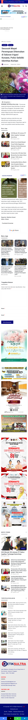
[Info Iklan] (14, 12)
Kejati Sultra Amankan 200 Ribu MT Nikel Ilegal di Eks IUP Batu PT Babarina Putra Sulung (17, 650)
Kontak (5, 711)
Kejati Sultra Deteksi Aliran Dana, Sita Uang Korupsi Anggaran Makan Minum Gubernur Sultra (7, 251)
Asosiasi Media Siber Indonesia (8, 694)
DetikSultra (6, 64)
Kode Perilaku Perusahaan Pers (11, 714)
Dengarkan (7, 102)
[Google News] (14, 230)
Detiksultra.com (14, 709)
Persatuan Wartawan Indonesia (8, 695)
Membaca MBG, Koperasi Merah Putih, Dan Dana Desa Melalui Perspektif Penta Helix (17, 604)
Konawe (11, 45)
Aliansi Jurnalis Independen (7, 697)
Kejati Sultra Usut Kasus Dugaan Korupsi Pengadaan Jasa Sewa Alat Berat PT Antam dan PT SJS (16, 642)
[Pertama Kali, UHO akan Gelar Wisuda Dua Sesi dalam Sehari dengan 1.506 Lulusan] (5, 155)
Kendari (5, 671)
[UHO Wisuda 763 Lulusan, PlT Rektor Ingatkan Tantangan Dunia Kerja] (5, 135)
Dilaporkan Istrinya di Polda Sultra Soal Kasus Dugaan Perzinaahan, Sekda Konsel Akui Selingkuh (7, 269)
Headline (9, 41)
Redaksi (10, 711)
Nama (3, 308)
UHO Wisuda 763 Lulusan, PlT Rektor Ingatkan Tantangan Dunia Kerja (18, 135)
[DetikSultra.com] (14, 6)
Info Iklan (22, 714)
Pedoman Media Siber (18, 711)
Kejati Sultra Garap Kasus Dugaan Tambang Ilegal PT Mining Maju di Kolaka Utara (16, 634)
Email (3, 315)
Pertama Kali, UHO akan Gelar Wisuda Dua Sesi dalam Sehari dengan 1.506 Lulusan (19, 155)
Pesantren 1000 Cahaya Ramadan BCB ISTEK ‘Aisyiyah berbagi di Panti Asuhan (17, 612)
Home (4, 41)
